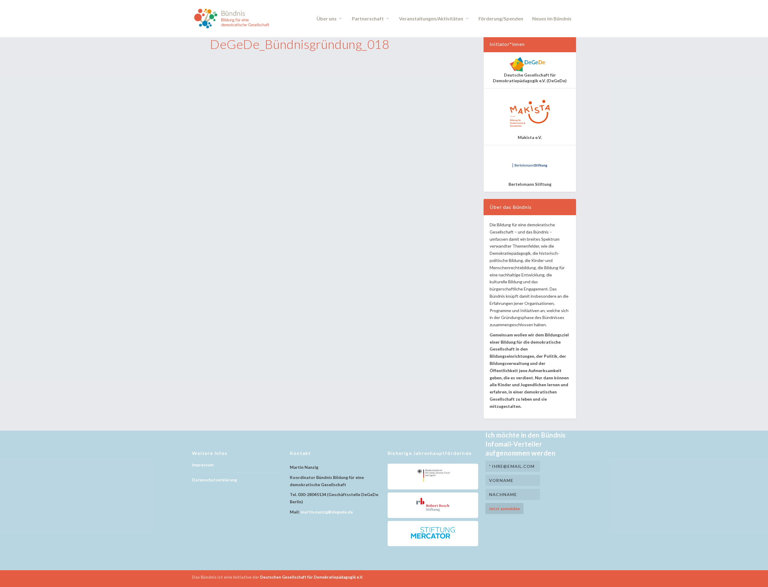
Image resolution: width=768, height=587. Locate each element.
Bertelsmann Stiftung (529, 184)
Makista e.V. (530, 137)
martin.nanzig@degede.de (327, 511)
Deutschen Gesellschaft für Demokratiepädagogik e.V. (311, 577)
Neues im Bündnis (552, 18)
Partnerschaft (368, 18)
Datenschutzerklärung (214, 479)
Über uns (326, 18)
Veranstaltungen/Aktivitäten (431, 18)
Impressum (203, 464)
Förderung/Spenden (500, 18)
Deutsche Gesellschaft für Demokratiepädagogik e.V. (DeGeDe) (530, 77)
